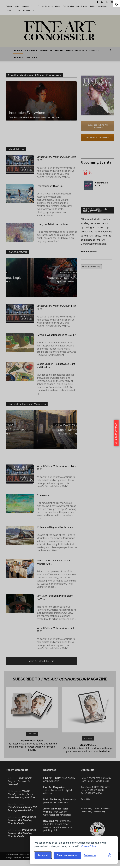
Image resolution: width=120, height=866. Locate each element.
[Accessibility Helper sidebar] (116, 3)
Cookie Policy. (88, 846)
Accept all (43, 855)
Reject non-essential (67, 855)
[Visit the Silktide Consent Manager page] (109, 855)
